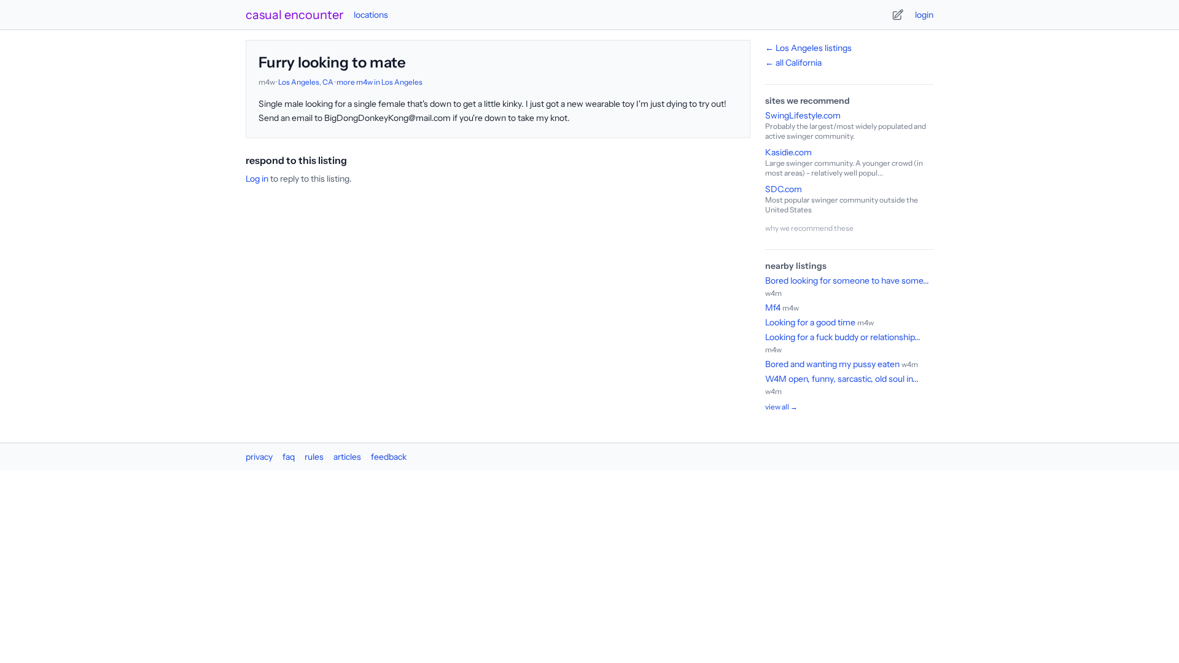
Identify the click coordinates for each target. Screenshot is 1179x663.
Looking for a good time (811, 322)
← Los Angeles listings (808, 47)
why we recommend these (809, 228)
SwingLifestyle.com (803, 115)
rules (314, 456)
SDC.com (783, 189)
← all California (793, 62)
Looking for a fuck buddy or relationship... (842, 337)
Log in (257, 178)
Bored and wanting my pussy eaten (833, 364)
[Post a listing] (898, 15)
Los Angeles (298, 82)
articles (347, 456)
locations (371, 14)
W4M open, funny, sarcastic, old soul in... (842, 378)
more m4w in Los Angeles (379, 82)
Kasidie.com (788, 152)
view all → (781, 406)
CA (327, 82)
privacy (259, 456)
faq (288, 456)
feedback (389, 456)
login (924, 14)
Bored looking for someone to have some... (847, 280)
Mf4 (772, 307)
